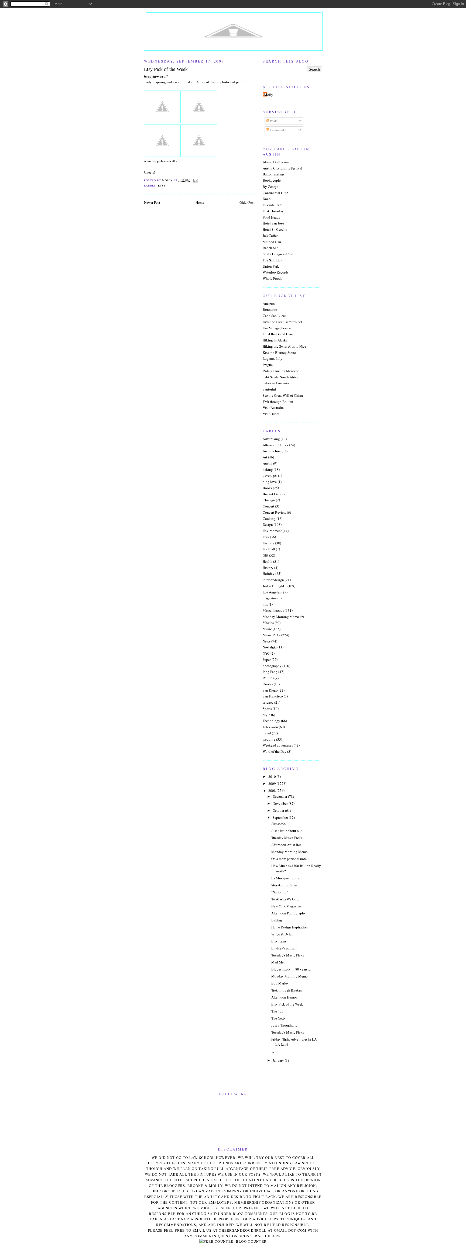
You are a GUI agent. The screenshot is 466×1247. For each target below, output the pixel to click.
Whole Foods (272, 278)
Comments (277, 129)
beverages (270, 475)
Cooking (269, 518)
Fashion (268, 543)
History (268, 567)
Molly (268, 94)
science (268, 702)
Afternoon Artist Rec (286, 844)
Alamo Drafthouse (276, 162)
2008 (272, 790)
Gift (265, 555)
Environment (272, 530)
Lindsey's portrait (284, 948)
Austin (267, 463)
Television (270, 726)
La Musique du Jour (285, 878)
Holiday (269, 573)
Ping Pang (270, 671)
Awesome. (278, 823)
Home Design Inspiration (289, 927)
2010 (272, 776)
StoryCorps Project (285, 885)
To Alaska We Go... (285, 899)
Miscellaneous (273, 610)
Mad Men (278, 962)
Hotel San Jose (273, 223)
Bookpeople (272, 180)
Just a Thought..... (284, 1025)
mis (265, 604)
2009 (272, 783)
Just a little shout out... (287, 830)
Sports (267, 708)
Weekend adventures (278, 745)
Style (266, 714)
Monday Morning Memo (281, 616)
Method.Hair (272, 241)
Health (267, 561)
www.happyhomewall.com (163, 160)
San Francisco (273, 696)
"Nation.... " (279, 892)
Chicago (269, 500)
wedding (269, 739)
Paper (267, 659)
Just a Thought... (275, 585)
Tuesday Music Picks (286, 837)
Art (265, 457)
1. (272, 1051)
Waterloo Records (276, 272)
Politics (268, 677)
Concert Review (274, 512)
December (280, 796)
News (266, 641)
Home (200, 202)
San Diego (270, 690)
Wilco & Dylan (282, 934)
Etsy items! (279, 941)
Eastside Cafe (272, 204)
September (281, 817)
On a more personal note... (290, 858)
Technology (271, 720)
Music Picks (271, 635)
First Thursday (273, 211)
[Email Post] (195, 180)
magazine (270, 598)
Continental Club (275, 192)
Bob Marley (280, 983)
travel (267, 733)
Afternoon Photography (288, 913)
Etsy (162, 185)
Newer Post (152, 202)
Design (268, 524)
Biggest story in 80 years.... (291, 969)
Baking (276, 920)
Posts (273, 120)
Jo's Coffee (270, 235)
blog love (270, 481)
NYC (266, 653)
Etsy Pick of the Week (287, 1004)
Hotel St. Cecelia (275, 229)
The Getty (278, 1018)
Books (267, 487)
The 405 (277, 1011)
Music (267, 628)
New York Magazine (286, 906)
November (281, 803)
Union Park (271, 266)
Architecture (272, 450)
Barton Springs (274, 174)
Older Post (247, 202)
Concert (268, 506)
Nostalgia (270, 647)
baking (268, 469)
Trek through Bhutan (286, 990)
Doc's (266, 198)
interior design (273, 579)
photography (272, 665)
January (279, 1060)
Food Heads (271, 217)
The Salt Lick (272, 260)
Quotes (268, 684)
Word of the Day (274, 751)
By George (270, 186)
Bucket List (271, 494)
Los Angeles (272, 592)
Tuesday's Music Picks (287, 955)
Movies (268, 622)
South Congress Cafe (278, 253)
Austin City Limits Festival (282, 168)
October (279, 810)
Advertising (271, 438)
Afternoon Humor (275, 445)
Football (269, 549)
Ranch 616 (271, 247)
